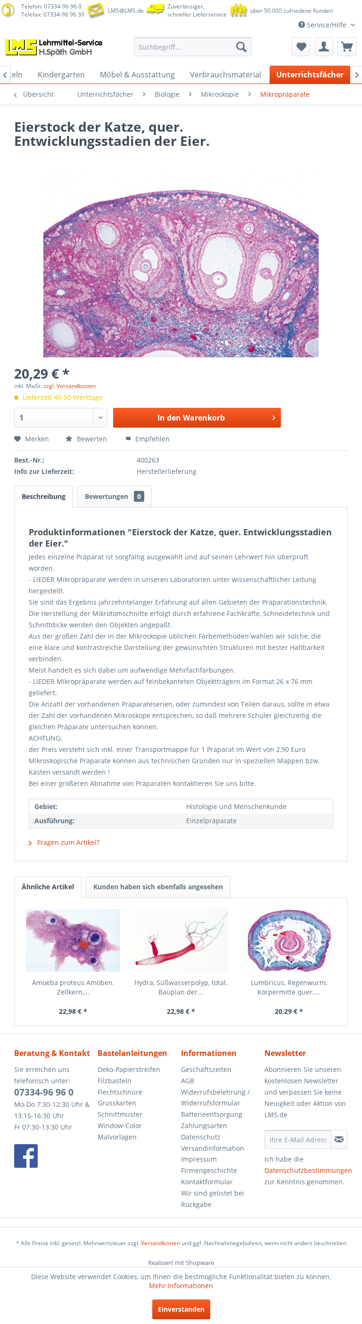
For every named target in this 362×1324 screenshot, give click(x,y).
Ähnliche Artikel (48, 886)
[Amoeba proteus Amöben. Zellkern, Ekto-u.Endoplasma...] (73, 940)
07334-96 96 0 (44, 1092)
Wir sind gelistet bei (212, 1193)
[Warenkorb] (346, 46)
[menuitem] (193, 46)
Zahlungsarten (204, 1125)
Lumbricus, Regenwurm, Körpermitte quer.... (289, 987)
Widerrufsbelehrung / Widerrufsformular (215, 1098)
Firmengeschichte (209, 1170)
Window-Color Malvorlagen (120, 1131)
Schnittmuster (120, 1114)
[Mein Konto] (323, 46)
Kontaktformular (207, 1181)
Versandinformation (212, 1148)
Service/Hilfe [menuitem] (326, 24)
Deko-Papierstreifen (129, 1069)
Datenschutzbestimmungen (308, 1170)
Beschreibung (44, 496)
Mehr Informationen (181, 1285)
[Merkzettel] (300, 46)
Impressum (199, 1159)
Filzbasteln (115, 1080)
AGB (187, 1080)
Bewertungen (113, 496)
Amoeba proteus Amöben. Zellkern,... (73, 987)
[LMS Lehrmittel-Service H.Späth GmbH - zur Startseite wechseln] (55, 49)
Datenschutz (201, 1136)
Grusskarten (117, 1102)
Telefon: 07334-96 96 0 (51, 6)
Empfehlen (151, 438)
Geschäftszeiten (206, 1069)
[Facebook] (53, 1156)
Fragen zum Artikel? (67, 842)
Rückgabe (196, 1204)
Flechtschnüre (120, 1092)
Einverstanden (181, 1309)
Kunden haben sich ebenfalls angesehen (158, 886)
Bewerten (92, 438)
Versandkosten (160, 1243)
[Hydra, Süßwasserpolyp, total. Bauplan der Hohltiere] (181, 940)
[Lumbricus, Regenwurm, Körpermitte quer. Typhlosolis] (288, 940)
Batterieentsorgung (211, 1114)
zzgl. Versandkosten (69, 386)
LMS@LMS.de (126, 11)
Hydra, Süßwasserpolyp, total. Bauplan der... (181, 987)
